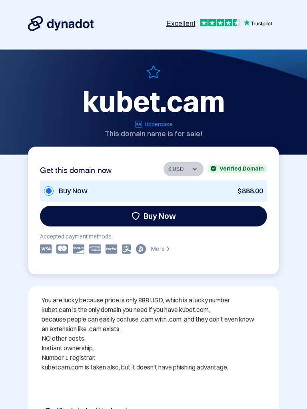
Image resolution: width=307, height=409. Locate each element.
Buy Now (160, 216)
